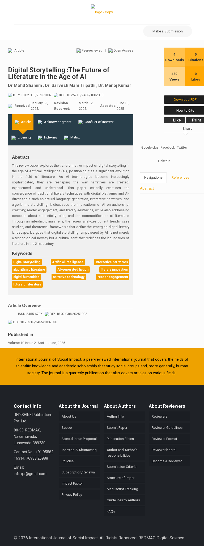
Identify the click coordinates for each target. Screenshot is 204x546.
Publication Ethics (120, 439)
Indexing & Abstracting (79, 450)
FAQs (111, 511)
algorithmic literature (29, 269)
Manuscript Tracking (122, 489)
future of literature (27, 284)
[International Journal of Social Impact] (102, 12)
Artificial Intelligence (68, 262)
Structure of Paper (120, 478)
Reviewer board (164, 450)
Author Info (115, 416)
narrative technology (68, 277)
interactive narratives (111, 262)
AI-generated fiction (72, 269)
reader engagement (112, 277)
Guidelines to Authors (123, 500)
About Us (69, 416)
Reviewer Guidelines (167, 428)
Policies (68, 461)
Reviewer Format (164, 439)
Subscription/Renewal (79, 472)
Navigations (153, 177)
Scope (67, 428)
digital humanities (26, 277)
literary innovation (114, 269)
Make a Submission (167, 31)
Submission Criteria (122, 467)
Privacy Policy (72, 495)
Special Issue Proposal (79, 439)
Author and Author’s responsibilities (122, 452)
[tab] (22, 122)
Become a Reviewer (167, 461)
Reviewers (159, 416)
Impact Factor (72, 483)
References (180, 177)
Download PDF (185, 100)
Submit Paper (117, 428)
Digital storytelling (26, 262)
